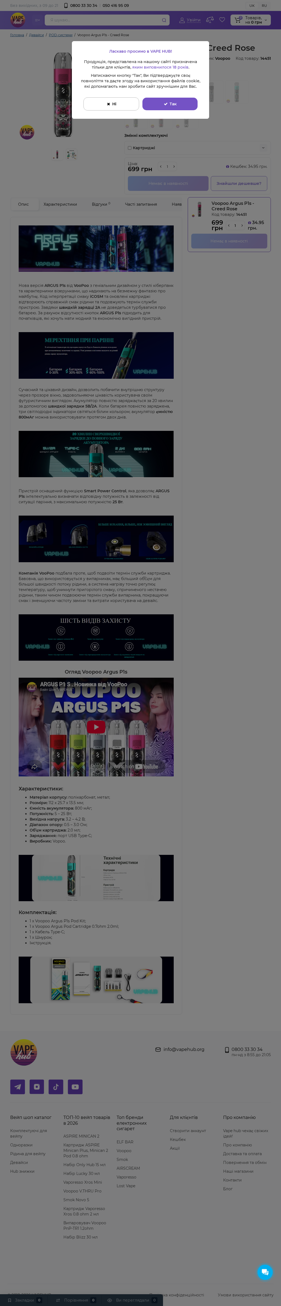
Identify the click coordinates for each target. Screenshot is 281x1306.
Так (173, 103)
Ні (114, 103)
